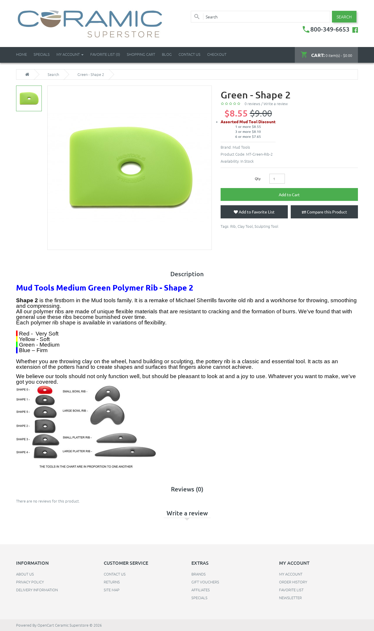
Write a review (276, 103)
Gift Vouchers (205, 582)
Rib (233, 226)
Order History (293, 582)
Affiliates (200, 589)
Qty (258, 178)
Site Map (112, 589)
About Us (25, 574)
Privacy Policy (30, 582)
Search (53, 74)
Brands (198, 574)
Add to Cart (289, 194)
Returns (112, 582)
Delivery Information (37, 589)
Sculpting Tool (266, 226)
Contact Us (189, 54)
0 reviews (252, 103)
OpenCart (45, 625)
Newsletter (290, 597)
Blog (167, 54)
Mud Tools (241, 147)
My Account (290, 574)
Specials (199, 597)
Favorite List (291, 589)
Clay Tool (245, 226)
